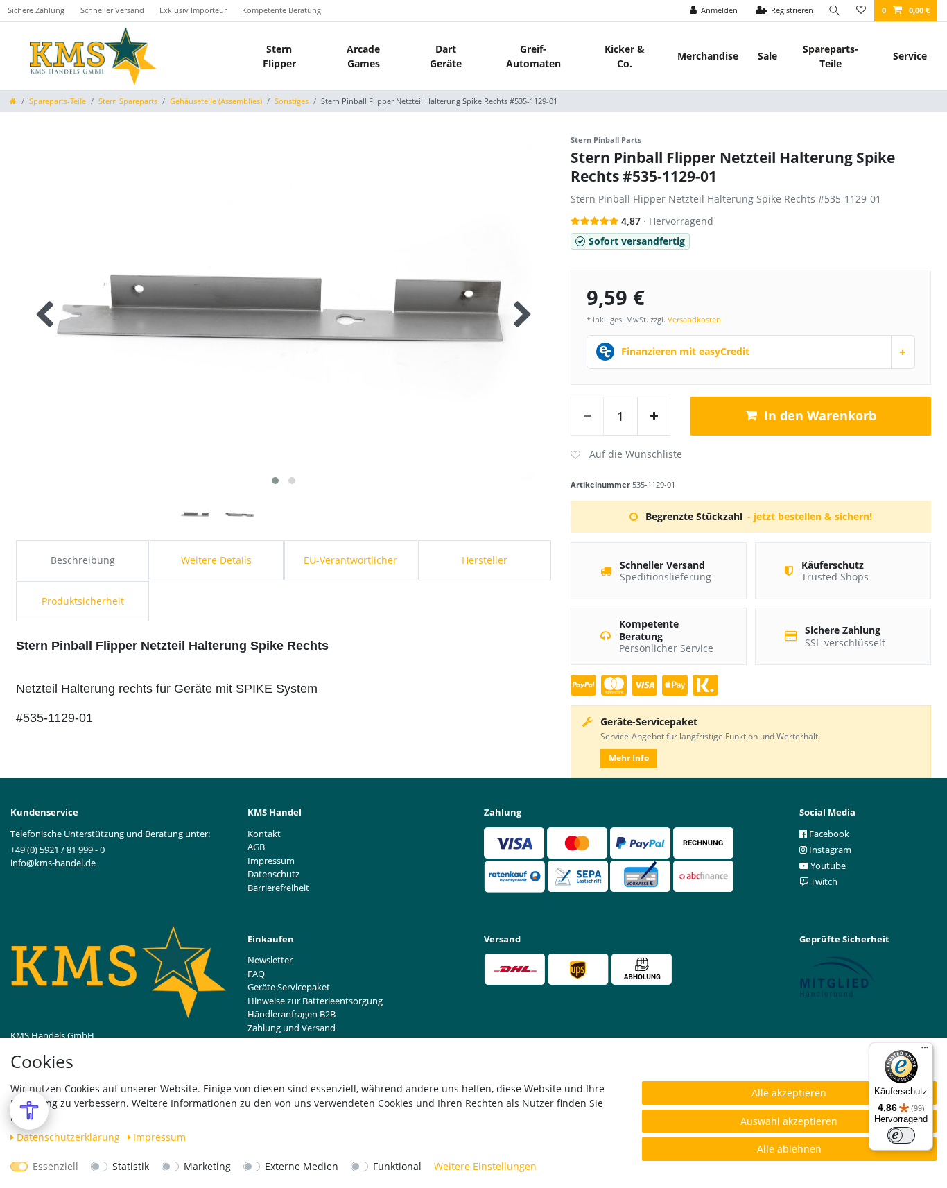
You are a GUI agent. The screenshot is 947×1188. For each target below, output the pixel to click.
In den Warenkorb (820, 415)
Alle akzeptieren (788, 1092)
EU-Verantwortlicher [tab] (350, 560)
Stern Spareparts (127, 101)
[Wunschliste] (861, 10)
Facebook (828, 833)
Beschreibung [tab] (83, 560)
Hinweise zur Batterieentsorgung (315, 1001)
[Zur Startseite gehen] (13, 101)
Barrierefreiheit (278, 887)
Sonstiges (292, 101)
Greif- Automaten (533, 56)
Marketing (207, 1166)
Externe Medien (301, 1166)
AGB (256, 847)
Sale (767, 55)
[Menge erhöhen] (653, 416)
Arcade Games (363, 56)
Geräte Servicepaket (288, 987)
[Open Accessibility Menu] (29, 1110)
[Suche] (835, 10)
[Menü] (924, 1050)
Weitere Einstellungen (485, 1166)
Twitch (822, 881)
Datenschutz (273, 874)
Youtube (827, 865)
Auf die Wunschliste (626, 455)
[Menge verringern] (587, 416)
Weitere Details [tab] (216, 560)
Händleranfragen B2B (291, 1014)
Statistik (130, 1166)
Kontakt (264, 833)
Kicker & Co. (625, 56)
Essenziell (55, 1166)
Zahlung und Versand (291, 1028)
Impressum (159, 1137)
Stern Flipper (279, 56)
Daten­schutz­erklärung (70, 1137)
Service (910, 55)
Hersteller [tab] (484, 560)
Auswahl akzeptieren (788, 1121)
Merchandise (707, 55)
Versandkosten (694, 319)
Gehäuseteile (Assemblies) (216, 101)
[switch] (901, 1135)
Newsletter (270, 960)
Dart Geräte (446, 56)
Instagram (829, 849)
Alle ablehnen (789, 1148)
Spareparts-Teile (830, 56)
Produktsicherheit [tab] (83, 601)
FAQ (256, 973)
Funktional (397, 1166)
